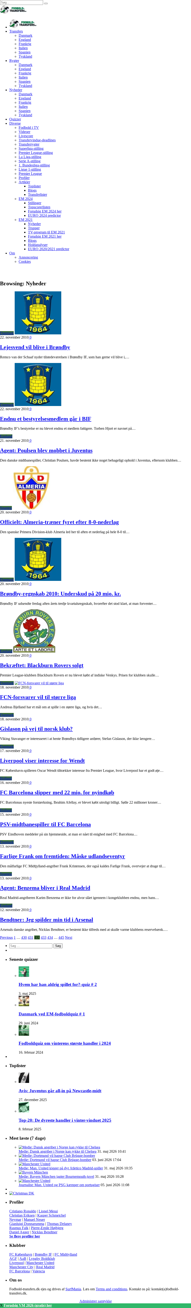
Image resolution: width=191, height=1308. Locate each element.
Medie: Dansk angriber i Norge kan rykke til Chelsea (57, 1151)
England (25, 40)
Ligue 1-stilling (30, 169)
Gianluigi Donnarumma (26, 1224)
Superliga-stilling (31, 148)
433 (43, 937)
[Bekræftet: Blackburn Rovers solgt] (34, 651)
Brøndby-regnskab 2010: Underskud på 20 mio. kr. (60, 594)
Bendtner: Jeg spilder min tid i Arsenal (46, 920)
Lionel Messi (48, 1211)
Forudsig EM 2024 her (44, 211)
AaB (22, 1259)
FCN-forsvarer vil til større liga (38, 697)
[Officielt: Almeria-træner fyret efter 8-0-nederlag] (31, 508)
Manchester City (21, 1267)
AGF (13, 1259)
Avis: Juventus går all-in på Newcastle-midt (60, 1090)
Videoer (24, 132)
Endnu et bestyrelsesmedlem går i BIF (45, 419)
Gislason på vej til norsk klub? (36, 729)
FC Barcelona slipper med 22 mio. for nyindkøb (57, 792)
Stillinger (34, 203)
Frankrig (25, 44)
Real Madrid (45, 1267)
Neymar (15, 1219)
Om (12, 253)
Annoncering (28, 257)
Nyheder (15, 90)
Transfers (16, 31)
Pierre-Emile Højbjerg (47, 1228)
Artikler (24, 182)
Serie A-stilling (30, 161)
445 (61, 937)
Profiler (24, 178)
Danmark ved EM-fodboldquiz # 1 (52, 1014)
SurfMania (73, 1289)
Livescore (26, 136)
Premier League (30, 174)
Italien (23, 48)
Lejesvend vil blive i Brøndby (35, 347)
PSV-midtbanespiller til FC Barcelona (45, 824)
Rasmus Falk (18, 1228)
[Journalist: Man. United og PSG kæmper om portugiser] (34, 1181)
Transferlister (37, 194)
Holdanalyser (38, 245)
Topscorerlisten (39, 207)
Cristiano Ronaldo (22, 1211)
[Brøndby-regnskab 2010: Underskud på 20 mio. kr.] (38, 580)
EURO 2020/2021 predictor (48, 249)
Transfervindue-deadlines (37, 140)
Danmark (25, 35)
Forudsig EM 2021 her (44, 236)
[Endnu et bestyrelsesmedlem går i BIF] (38, 405)
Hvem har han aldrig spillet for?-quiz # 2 (58, 984)
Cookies (25, 261)
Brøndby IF (43, 1254)
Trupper (34, 228)
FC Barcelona (19, 1271)
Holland (6, 778)
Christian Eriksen (22, 1215)
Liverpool (16, 1263)
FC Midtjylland (66, 1254)
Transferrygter (29, 144)
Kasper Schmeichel (51, 1215)
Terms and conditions (111, 1289)
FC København (20, 1254)
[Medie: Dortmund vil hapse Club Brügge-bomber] (57, 1156)
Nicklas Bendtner (44, 1232)
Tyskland (25, 56)
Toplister (34, 186)
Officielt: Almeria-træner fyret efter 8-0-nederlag (59, 522)
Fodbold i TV (29, 128)
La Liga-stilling (30, 157)
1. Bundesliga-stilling (34, 165)
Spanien (25, 52)
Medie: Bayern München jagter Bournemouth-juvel (56, 1176)
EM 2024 (26, 199)
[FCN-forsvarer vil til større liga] (39, 683)
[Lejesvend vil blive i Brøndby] (38, 333)
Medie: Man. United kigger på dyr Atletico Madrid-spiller (61, 1168)
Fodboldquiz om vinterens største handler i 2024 (65, 1043)
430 (24, 937)
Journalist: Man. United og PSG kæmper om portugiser (59, 1185)
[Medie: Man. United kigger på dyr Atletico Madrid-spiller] (34, 1164)
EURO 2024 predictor (44, 215)
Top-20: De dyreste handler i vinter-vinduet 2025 (65, 1120)
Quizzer (15, 119)
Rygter (14, 61)
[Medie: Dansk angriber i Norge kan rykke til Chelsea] (59, 1147)
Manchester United (40, 1263)
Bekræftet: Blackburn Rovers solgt (41, 665)
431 (30, 937)
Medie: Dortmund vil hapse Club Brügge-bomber (55, 1160)
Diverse (15, 123)
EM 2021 (26, 220)
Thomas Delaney (59, 1224)
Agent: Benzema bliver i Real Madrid (45, 888)
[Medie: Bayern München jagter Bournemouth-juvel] (33, 1172)
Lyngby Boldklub (42, 1259)
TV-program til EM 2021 (46, 232)
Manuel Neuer (34, 1219)
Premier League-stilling (36, 153)
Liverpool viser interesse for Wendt (42, 761)
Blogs (32, 190)
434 (50, 937)
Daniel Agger (19, 1232)
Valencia (38, 1271)
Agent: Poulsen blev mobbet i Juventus (46, 450)
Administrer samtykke (95, 1301)
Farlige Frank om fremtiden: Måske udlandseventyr (62, 856)
